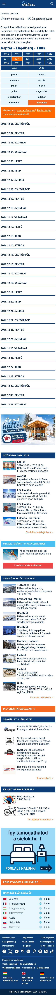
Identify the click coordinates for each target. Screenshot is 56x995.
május (14, 86)
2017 (28, 59)
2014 (49, 54)
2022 (28, 63)
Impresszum (8, 938)
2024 (49, 63)
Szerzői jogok (47, 942)
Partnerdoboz (47, 946)
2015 (6, 59)
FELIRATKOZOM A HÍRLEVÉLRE (21, 882)
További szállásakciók (41, 697)
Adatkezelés (28, 942)
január (14, 74)
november (14, 102)
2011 (17, 54)
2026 (41, 68)
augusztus (41, 91)
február (41, 74)
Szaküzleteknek (28, 964)
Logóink (27, 946)
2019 (49, 59)
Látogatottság (9, 942)
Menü (4, 4)
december (41, 102)
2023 (38, 63)
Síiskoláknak (28, 968)
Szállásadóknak (10, 964)
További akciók (44, 778)
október (41, 97)
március (14, 80)
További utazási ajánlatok (39, 532)
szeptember (14, 97)
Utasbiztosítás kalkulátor (28, 565)
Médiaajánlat (47, 938)
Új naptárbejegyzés (42, 18)
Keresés (52, 4)
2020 (6, 63)
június (42, 86)
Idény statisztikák (14, 18)
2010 (6, 54)
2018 (38, 59)
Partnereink (8, 946)
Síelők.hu (28, 3)
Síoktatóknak (43, 968)
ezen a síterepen (26, 110)
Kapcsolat (28, 938)
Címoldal (5, 13)
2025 (14, 68)
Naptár (14, 13)
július (14, 91)
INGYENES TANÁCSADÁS (17, 708)
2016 (17, 59)
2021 (17, 63)
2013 (38, 54)
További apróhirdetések (40, 819)
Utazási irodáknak (11, 968)
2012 (28, 54)
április (41, 80)
